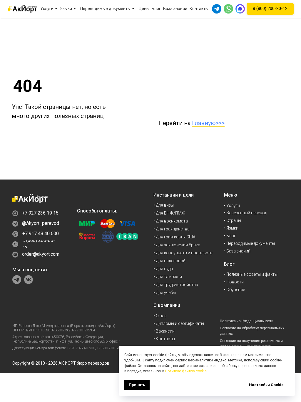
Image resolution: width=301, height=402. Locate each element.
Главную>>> (208, 123)
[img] (30, 198)
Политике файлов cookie (186, 371)
